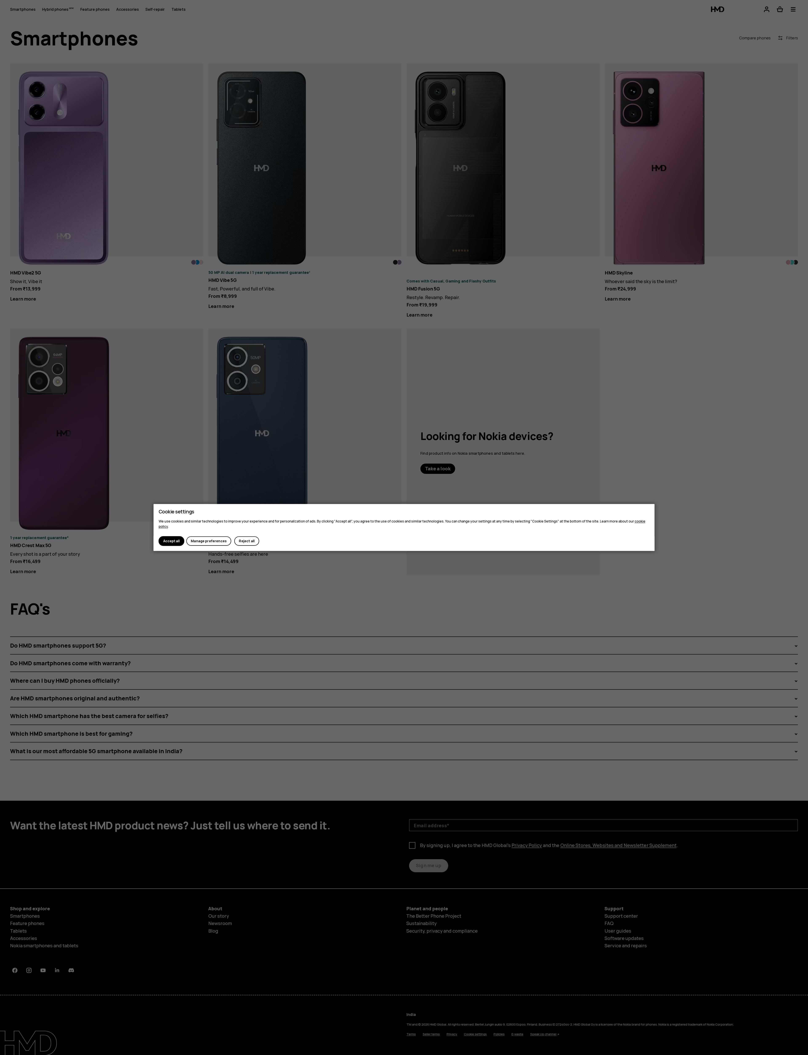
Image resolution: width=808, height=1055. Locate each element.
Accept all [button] (171, 541)
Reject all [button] (247, 541)
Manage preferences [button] (209, 541)
